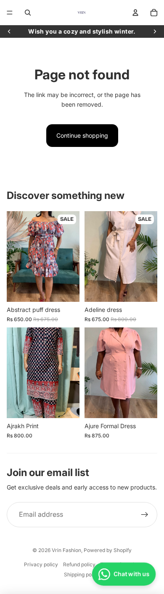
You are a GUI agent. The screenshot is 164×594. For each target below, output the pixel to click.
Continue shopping (82, 135)
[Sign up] (144, 514)
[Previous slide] (9, 31)
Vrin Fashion (66, 550)
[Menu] (9, 12)
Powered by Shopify (108, 550)
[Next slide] (154, 31)
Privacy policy (41, 564)
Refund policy (79, 564)
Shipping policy (82, 574)
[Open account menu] (135, 12)
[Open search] (28, 12)
